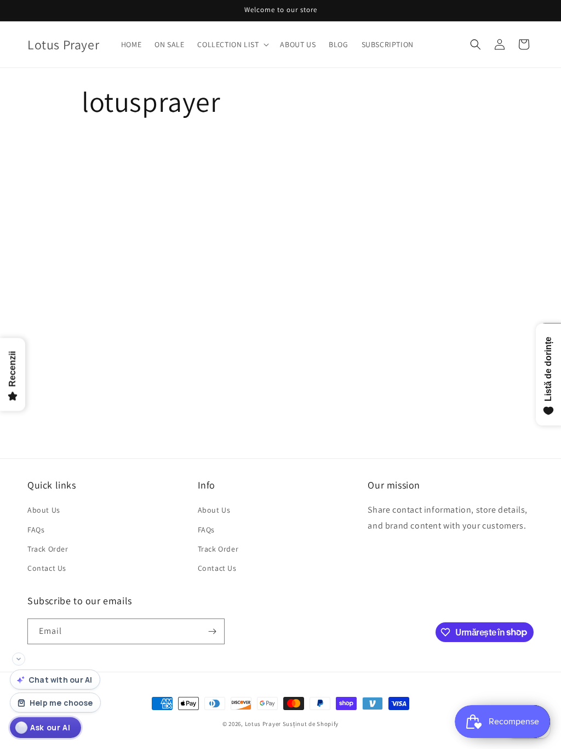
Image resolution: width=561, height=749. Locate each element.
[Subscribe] (212, 631)
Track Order (47, 549)
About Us (43, 510)
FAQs (35, 530)
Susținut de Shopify (311, 724)
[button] (232, 44)
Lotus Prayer (263, 724)
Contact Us (46, 568)
